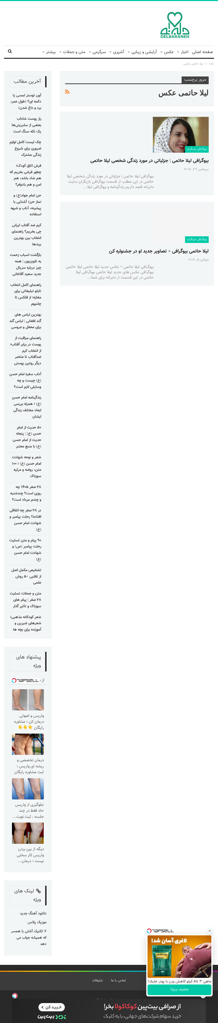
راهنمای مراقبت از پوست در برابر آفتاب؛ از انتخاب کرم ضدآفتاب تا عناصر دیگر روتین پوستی (25, 350)
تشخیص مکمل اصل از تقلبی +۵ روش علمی (26, 576)
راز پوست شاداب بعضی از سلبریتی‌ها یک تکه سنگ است (26, 125)
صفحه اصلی (202, 52)
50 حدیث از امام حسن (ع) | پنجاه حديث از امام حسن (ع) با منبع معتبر (27, 437)
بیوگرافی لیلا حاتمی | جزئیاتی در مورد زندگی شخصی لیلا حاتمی (149, 161)
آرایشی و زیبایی (144, 52)
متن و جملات (74, 52)
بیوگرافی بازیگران (197, 149)
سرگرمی (99, 52)
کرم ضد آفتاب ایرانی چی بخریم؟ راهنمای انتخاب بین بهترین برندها (26, 234)
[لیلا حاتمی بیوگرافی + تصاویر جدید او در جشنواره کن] (181, 225)
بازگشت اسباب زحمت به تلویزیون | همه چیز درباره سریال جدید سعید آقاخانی (25, 264)
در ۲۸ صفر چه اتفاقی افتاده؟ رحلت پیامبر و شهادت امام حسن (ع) (25, 520)
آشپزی (118, 52)
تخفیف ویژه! (179, 989)
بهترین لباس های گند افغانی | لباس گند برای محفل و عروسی (25, 321)
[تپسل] (15, 995)
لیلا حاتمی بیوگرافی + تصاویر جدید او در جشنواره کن (159, 251)
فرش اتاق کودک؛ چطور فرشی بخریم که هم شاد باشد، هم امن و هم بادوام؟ (25, 175)
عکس (169, 52)
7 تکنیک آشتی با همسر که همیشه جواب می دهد (29, 937)
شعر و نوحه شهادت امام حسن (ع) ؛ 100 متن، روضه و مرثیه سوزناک (26, 467)
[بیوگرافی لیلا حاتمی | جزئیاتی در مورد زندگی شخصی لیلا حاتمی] (181, 134)
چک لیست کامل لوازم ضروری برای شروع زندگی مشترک (25, 148)
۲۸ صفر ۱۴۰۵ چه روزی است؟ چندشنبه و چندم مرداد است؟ (25, 493)
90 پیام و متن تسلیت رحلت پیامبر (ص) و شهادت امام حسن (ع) (25, 550)
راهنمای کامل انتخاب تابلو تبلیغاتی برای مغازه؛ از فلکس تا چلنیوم (25, 294)
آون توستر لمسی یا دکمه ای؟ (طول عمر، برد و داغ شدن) (25, 102)
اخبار (184, 52)
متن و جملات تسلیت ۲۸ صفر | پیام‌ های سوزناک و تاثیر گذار (25, 600)
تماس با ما (118, 980)
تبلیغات (97, 980)
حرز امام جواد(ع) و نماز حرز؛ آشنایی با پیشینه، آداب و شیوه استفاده (26, 205)
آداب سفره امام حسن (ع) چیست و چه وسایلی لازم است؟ (25, 380)
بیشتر (51, 52)
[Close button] (209, 931)
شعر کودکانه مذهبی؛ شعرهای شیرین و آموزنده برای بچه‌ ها (25, 623)
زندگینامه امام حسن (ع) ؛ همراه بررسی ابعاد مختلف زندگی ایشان (26, 407)
